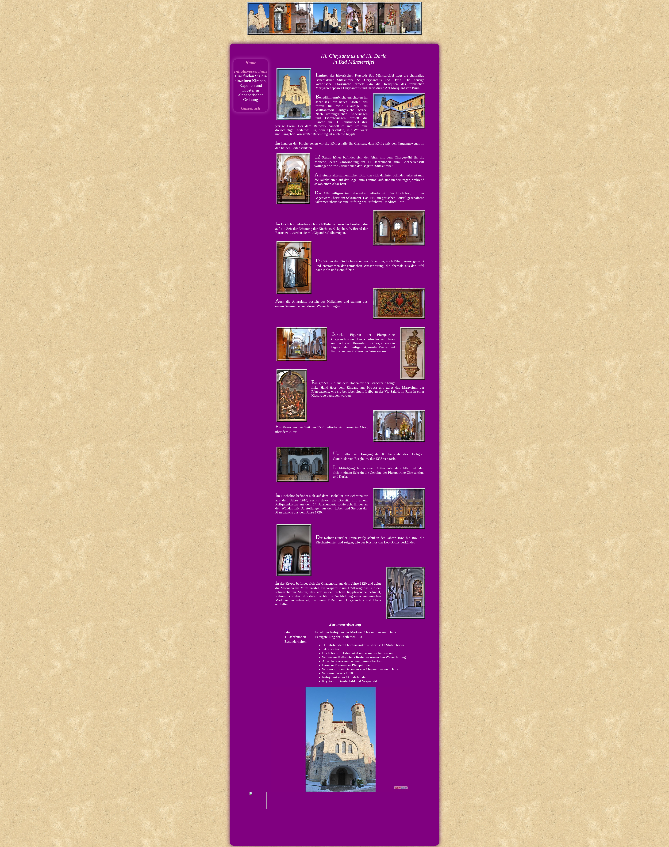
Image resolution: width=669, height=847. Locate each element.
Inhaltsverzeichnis (250, 71)
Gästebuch (250, 108)
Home (250, 62)
